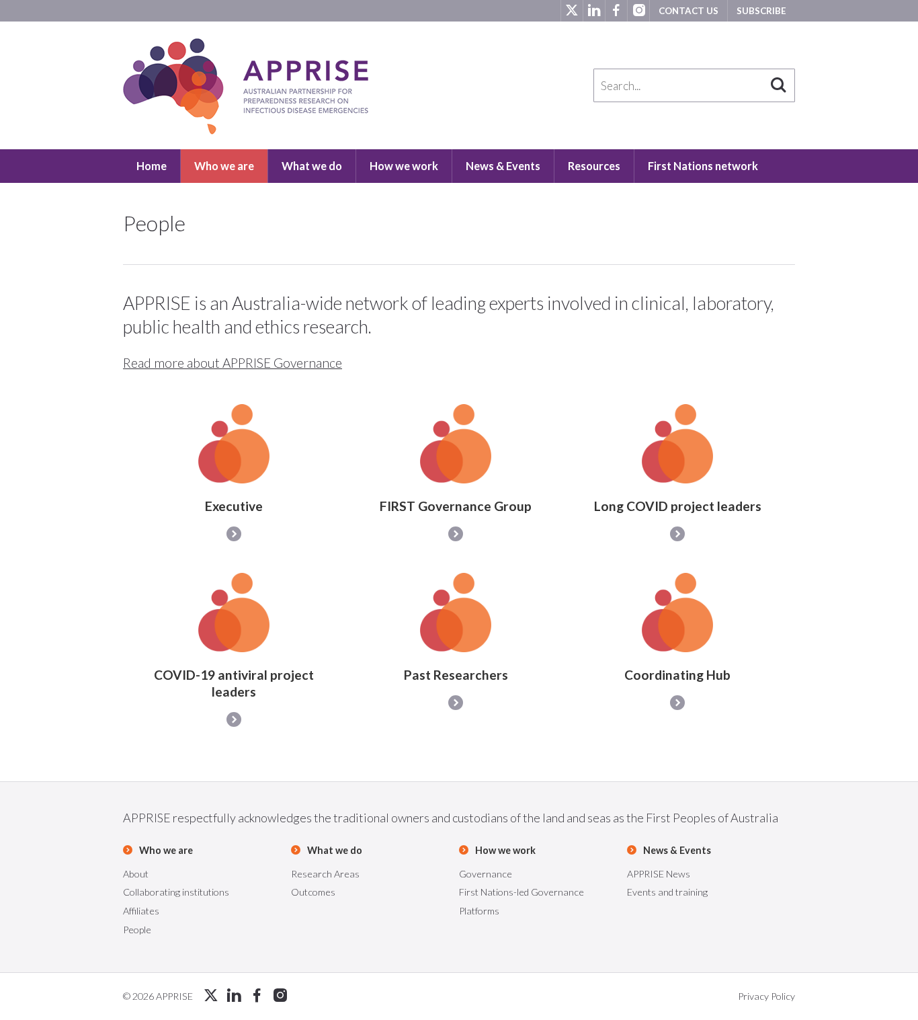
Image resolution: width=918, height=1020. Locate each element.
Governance (485, 873)
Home (151, 165)
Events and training (667, 892)
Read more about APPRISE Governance (232, 362)
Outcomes (313, 892)
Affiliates (141, 910)
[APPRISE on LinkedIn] (594, 11)
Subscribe (761, 10)
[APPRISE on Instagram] (638, 11)
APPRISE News (658, 873)
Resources (594, 165)
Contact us (688, 10)
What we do (312, 165)
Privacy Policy (766, 996)
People (137, 929)
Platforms (479, 910)
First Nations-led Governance (521, 892)
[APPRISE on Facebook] (616, 11)
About (136, 873)
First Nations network (703, 165)
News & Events (503, 165)
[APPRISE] (245, 86)
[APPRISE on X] (571, 11)
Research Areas (325, 873)
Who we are (224, 165)
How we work (404, 165)
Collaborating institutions (176, 892)
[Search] (778, 85)
